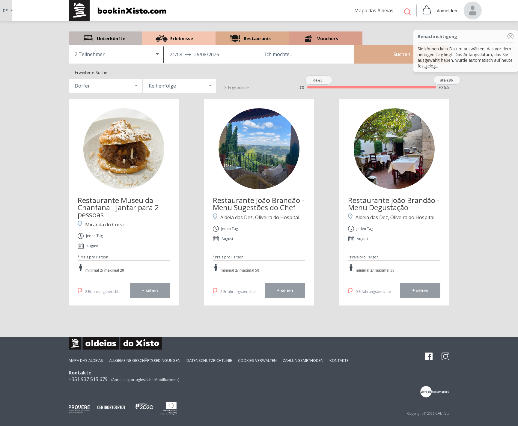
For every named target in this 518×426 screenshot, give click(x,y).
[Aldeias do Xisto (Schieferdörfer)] (121, 10)
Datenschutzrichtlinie (209, 360)
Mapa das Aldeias (86, 360)
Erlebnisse (179, 38)
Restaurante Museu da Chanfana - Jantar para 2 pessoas (118, 207)
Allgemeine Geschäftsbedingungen (144, 360)
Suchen (401, 54)
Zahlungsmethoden (303, 360)
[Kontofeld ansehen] (472, 10)
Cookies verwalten (257, 360)
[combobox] (105, 86)
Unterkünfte (105, 38)
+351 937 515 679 (88, 379)
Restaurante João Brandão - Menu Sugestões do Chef (258, 203)
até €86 (446, 80)
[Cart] (427, 10)
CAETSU (442, 413)
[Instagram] (445, 357)
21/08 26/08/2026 (194, 54)
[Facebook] (429, 357)
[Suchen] (407, 12)
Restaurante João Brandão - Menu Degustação (393, 203)
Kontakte (339, 360)
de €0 (318, 80)
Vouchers (325, 38)
